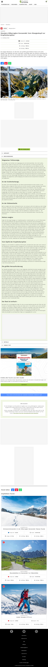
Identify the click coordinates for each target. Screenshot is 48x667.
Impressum (24, 635)
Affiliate (24, 644)
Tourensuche (5, 4)
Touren (2, 24)
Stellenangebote (24, 647)
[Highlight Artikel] (46, 1)
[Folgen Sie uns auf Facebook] (11, 631)
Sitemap (24, 659)
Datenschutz (24, 638)
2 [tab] (23, 67)
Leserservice (24, 653)
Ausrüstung (23, 4)
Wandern (8, 24)
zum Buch (24, 384)
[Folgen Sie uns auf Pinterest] (24, 631)
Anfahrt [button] (6, 153)
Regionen (14, 4)
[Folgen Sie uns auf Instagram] (36, 631)
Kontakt (24, 656)
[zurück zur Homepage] (24, 1)
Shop (30, 4)
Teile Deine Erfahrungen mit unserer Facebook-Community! (23, 394)
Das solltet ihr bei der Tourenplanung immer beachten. (25, 413)
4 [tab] (26, 67)
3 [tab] (24, 67)
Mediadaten (24, 650)
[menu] (2, 2)
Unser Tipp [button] (7, 345)
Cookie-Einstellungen (24, 662)
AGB (24, 641)
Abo (35, 4)
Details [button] (6, 342)
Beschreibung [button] (8, 156)
